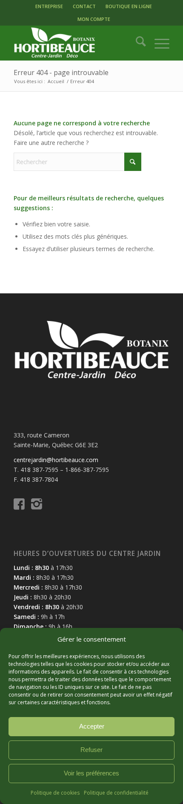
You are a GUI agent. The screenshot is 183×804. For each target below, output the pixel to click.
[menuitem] (49, 6)
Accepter (91, 726)
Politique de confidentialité (116, 792)
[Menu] (157, 43)
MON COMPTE (93, 19)
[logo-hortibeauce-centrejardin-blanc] (76, 43)
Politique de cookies (55, 792)
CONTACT (84, 6)
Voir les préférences (91, 773)
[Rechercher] (136, 43)
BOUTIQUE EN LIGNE (129, 6)
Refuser (91, 749)
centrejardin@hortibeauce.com (56, 460)
